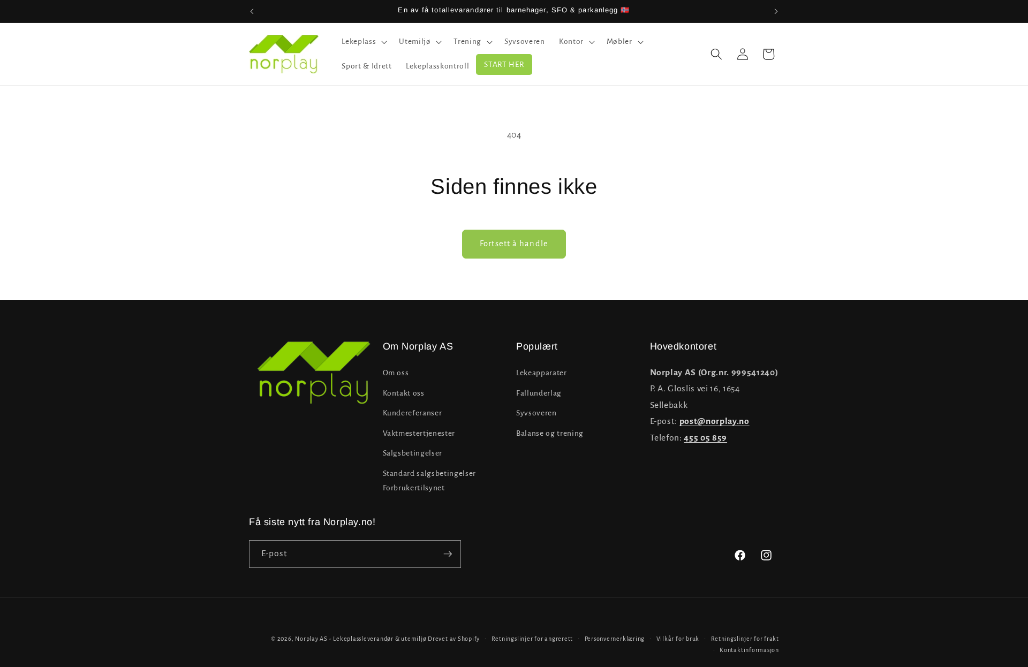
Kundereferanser (412, 413)
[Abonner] (447, 554)
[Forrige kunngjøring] (252, 11)
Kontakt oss (404, 393)
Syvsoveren (536, 413)
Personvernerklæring (615, 638)
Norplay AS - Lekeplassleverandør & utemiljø (360, 638)
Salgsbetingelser (413, 454)
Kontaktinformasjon (749, 650)
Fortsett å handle (514, 243)
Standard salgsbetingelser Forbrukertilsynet (430, 480)
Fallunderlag (539, 393)
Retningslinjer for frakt (745, 638)
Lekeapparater (541, 373)
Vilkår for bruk (678, 638)
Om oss (396, 373)
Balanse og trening (550, 433)
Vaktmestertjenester (419, 433)
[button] (363, 41)
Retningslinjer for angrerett (532, 638)
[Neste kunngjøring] (776, 11)
